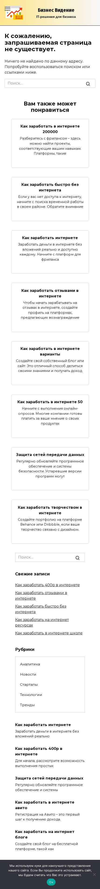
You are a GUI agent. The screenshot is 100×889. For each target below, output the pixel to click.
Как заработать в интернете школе (49, 633)
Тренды (27, 705)
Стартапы (29, 684)
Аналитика (30, 664)
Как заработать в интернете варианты (50, 351)
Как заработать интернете (50, 238)
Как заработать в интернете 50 (50, 402)
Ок (51, 882)
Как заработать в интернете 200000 (50, 129)
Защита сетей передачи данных (50, 454)
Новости (28, 674)
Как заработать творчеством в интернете (50, 510)
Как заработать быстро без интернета (50, 187)
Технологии (31, 694)
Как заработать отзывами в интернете (50, 293)
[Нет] (94, 874)
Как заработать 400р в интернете (47, 585)
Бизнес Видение (56, 10)
